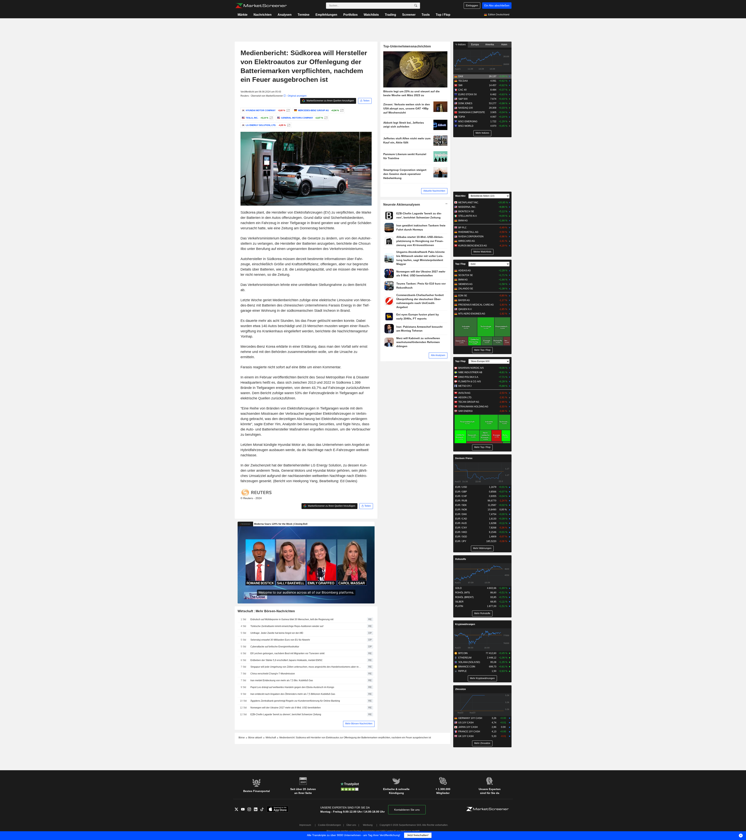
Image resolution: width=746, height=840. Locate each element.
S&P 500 (463, 99)
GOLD (458, 588)
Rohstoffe (460, 559)
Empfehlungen (326, 14)
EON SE (462, 295)
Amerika (489, 44)
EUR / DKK (461, 514)
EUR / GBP (461, 491)
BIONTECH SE (466, 211)
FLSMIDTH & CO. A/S (469, 381)
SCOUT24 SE (465, 275)
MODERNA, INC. (467, 207)
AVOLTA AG (464, 393)
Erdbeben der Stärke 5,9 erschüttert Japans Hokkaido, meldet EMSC (286, 660)
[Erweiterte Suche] (415, 6)
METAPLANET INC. (468, 202)
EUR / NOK (461, 509)
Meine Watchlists (482, 251)
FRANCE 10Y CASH (469, 731)
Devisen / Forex (463, 458)
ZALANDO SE (465, 288)
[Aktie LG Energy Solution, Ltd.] (288, 125)
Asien (504, 44)
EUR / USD (461, 487)
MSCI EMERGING (467, 121)
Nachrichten (263, 14)
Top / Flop (443, 14)
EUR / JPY (460, 541)
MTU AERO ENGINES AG (471, 313)
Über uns (351, 825)
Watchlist (460, 196)
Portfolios (350, 14)
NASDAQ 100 (465, 108)
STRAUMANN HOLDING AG (473, 406)
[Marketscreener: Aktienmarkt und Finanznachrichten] (261, 6)
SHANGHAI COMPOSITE (471, 112)
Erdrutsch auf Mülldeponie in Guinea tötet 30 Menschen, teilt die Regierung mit (291, 619)
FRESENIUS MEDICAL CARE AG (476, 304)
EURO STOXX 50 (467, 94)
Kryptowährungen (465, 624)
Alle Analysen (438, 355)
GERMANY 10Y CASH (470, 718)
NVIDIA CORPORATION (471, 236)
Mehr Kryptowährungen (482, 678)
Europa (475, 44)
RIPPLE (462, 671)
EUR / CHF (461, 496)
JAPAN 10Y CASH (468, 727)
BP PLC (462, 227)
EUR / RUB (461, 500)
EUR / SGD (461, 536)
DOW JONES (465, 103)
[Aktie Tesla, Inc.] (271, 117)
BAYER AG (464, 300)
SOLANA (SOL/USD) (469, 662)
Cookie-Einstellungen (329, 825)
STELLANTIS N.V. (467, 216)
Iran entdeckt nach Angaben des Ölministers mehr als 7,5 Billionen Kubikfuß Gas (292, 694)
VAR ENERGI (465, 411)
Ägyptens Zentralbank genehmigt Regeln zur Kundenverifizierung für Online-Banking (295, 700)
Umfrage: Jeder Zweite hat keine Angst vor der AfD (276, 633)
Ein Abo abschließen (496, 5)
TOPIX (461, 116)
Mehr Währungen (482, 548)
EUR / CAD (461, 518)
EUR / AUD (461, 523)
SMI (460, 85)
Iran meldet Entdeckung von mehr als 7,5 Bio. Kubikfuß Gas (281, 680)
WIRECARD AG (466, 241)
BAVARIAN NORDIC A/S (471, 368)
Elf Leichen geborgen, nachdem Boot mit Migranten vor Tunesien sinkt (287, 653)
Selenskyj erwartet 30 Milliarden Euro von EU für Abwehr (280, 639)
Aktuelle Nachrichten (434, 190)
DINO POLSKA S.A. (468, 377)
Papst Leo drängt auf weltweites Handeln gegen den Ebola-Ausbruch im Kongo (292, 687)
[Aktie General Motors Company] (325, 117)
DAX (460, 76)
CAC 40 (462, 89)
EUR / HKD (461, 532)
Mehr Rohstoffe (482, 613)
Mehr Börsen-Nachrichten (358, 723)
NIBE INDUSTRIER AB (470, 372)
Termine (303, 14)
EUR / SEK (461, 505)
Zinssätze (460, 689)
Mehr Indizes (482, 133)
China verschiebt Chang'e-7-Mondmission (272, 673)
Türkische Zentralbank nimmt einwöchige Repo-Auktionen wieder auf (286, 626)
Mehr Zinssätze (482, 743)
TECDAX (463, 80)
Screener (409, 14)
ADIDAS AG (464, 270)
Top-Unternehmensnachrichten (407, 46)
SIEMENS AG (465, 284)
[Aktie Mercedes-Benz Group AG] (341, 110)
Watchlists (371, 14)
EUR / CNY (461, 527)
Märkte (243, 14)
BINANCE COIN (466, 666)
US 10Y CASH (466, 722)
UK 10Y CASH (466, 736)
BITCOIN (463, 653)
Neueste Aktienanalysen (401, 204)
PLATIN (459, 606)
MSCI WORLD (465, 126)
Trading (390, 14)
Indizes (462, 44)
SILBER (459, 601)
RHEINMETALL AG (468, 232)
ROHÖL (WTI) (462, 592)
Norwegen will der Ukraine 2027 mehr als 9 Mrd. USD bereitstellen (285, 707)
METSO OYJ (464, 386)
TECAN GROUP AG (468, 402)
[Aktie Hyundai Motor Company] (288, 110)
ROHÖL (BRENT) (464, 597)
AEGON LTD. (465, 397)
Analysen (285, 14)
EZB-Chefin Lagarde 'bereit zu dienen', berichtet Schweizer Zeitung (285, 714)
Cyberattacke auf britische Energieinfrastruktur (274, 646)
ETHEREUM (464, 657)
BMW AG (463, 220)
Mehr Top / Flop (482, 350)
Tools (426, 14)
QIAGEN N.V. (465, 309)
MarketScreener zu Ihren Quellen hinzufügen (330, 100)
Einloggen (472, 5)
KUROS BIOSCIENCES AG (472, 245)
